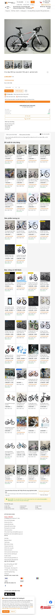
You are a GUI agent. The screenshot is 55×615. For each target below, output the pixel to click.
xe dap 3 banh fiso (24, 508)
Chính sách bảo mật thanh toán (11, 551)
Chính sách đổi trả (8, 530)
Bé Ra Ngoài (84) (8, 125)
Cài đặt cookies (7, 555)
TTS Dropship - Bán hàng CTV (10, 567)
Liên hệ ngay (27, 101)
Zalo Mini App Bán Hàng (9, 571)
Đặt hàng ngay (9, 90)
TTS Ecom (6, 573)
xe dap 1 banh (38, 505)
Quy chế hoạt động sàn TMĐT (10, 564)
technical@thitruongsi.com (17, 533)
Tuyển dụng (6, 542)
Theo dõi (28, 115)
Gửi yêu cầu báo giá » (44, 492)
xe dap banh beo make (9, 508)
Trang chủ (7, 10)
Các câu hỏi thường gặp (9, 520)
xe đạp (36, 507)
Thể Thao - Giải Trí (15, 10)
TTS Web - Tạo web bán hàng (10, 569)
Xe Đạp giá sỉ (23, 10)
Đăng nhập (47, 1)
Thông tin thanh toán (8, 546)
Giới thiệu (6, 538)
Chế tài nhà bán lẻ (8, 549)
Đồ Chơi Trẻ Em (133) (9, 123)
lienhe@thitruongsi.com (18, 531)
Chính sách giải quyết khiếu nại (11, 557)
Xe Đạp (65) (7, 126)
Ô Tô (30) (7, 129)
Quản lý (13, 611)
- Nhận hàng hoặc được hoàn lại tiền (18, 94)
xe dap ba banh (23, 505)
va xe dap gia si (38, 508)
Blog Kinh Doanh (7, 540)
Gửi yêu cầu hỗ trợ (8, 522)
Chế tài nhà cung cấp (8, 548)
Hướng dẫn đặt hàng (8, 524)
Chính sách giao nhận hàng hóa (11, 559)
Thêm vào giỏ (19, 90)
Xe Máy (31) (7, 128)
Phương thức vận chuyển (9, 528)
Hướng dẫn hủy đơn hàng (9, 526)
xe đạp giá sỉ (33, 4)
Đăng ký (47, 2)
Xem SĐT (28, 118)
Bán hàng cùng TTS (46, 4)
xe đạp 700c (19, 4)
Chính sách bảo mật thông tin (10, 553)
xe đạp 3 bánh (26, 4)
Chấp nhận (5, 611)
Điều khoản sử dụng (8, 544)
